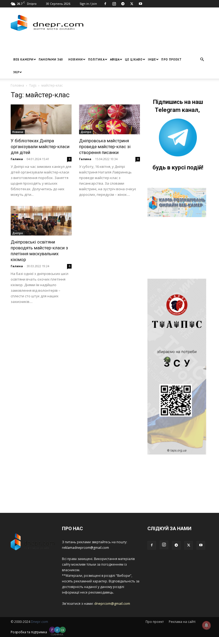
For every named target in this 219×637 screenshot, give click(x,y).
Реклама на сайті (182, 621)
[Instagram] (114, 3)
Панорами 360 (51, 59)
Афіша (115, 59)
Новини (75, 59)
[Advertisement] (73, 45)
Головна (17, 85)
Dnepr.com (39, 621)
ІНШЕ (152, 59)
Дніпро (86, 132)
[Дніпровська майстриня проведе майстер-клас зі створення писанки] (109, 119)
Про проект (171, 59)
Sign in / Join (88, 4)
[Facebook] (105, 3)
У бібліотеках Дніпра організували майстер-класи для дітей (40, 146)
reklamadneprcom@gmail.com (85, 547)
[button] (201, 59)
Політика (96, 59)
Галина (17, 159)
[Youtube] (140, 3)
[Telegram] (123, 3)
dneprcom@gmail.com (112, 603)
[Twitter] (132, 3)
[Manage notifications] (206, 625)
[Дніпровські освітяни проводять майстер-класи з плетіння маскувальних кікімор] (41, 221)
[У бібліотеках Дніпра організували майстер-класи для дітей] (41, 119)
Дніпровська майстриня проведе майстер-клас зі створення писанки (105, 146)
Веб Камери (23, 59)
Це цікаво (134, 59)
